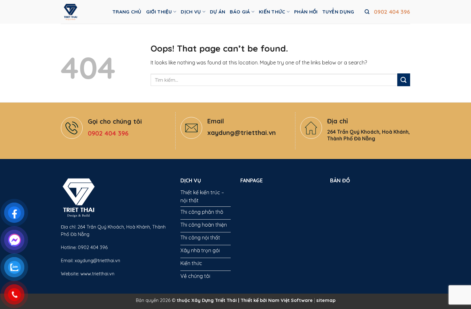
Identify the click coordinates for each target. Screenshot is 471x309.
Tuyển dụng (338, 12)
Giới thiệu (159, 12)
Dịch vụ (191, 12)
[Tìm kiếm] (367, 12)
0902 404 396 (392, 11)
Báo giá (240, 12)
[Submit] (403, 79)
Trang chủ (127, 12)
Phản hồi (306, 12)
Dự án (218, 12)
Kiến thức (272, 12)
